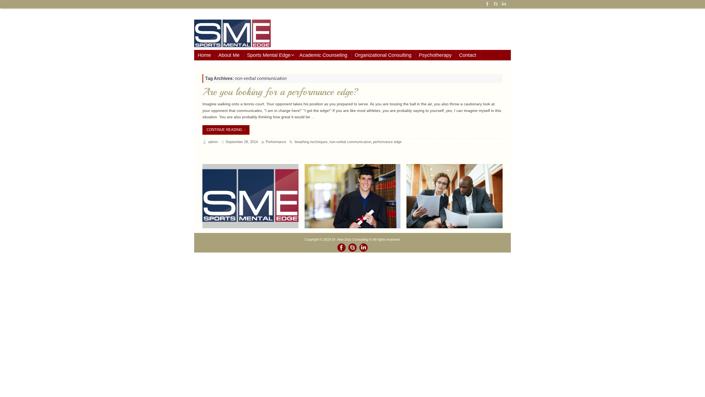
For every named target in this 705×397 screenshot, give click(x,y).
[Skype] (496, 4)
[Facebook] (487, 4)
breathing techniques (311, 142)
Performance (276, 142)
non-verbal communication (350, 142)
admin (213, 142)
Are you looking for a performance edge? (280, 92)
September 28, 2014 (242, 142)
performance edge (387, 142)
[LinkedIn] (504, 4)
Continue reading (224, 130)
